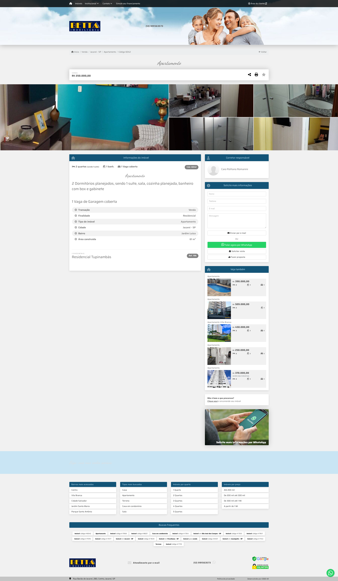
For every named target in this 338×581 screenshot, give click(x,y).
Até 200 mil (229, 490)
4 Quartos (177, 506)
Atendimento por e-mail (146, 562)
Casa (124, 490)
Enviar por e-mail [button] (237, 233)
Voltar (263, 52)
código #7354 (180, 533)
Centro (74, 490)
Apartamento (110, 52)
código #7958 (118, 533)
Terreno (125, 500)
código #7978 (82, 539)
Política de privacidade (226, 578)
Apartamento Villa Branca (219, 322)
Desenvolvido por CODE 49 (258, 578)
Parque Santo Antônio (81, 511)
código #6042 (83, 533)
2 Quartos (177, 495)
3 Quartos (177, 500)
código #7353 (234, 533)
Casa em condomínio (132, 506)
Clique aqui (212, 401)
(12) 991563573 (154, 26)
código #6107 (210, 539)
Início (76, 52)
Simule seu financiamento (128, 3)
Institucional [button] (90, 3)
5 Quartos (177, 511)
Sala (124, 511)
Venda (85, 52)
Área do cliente (257, 3)
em (207, 533)
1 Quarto (177, 490)
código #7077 (103, 539)
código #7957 (255, 533)
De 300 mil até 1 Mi (233, 500)
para (190, 539)
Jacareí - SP (95, 52)
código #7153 (255, 539)
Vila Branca (76, 495)
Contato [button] (106, 3)
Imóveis (78, 3)
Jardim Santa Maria (80, 506)
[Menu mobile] (70, 3)
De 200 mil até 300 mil (234, 495)
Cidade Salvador (79, 500)
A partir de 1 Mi (231, 506)
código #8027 (139, 533)
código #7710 (174, 544)
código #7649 (146, 539)
